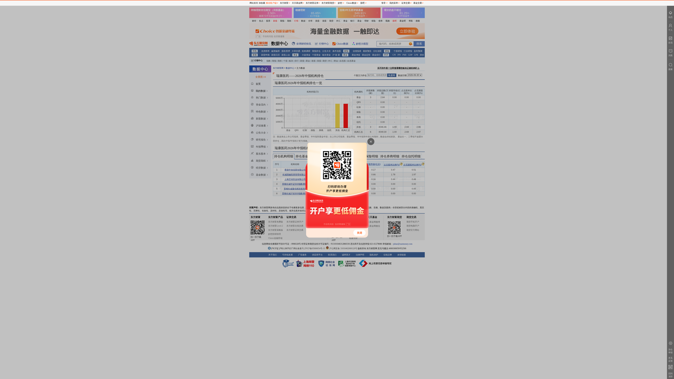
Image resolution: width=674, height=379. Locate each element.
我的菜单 (393, 3)
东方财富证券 (312, 3)
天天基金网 (297, 3)
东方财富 (284, 3)
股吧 (362, 3)
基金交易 (417, 3)
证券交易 (405, 3)
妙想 (340, 3)
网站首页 (254, 3)
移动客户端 (271, 3)
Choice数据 (351, 3)
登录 (383, 3)
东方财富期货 (328, 3)
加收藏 (262, 3)
